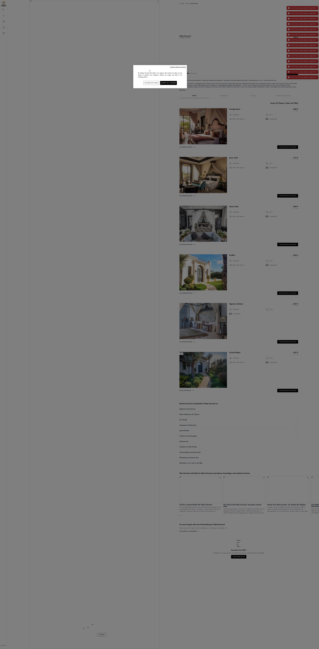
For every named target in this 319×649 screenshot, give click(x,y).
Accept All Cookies (168, 83)
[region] (160, 76)
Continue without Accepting (178, 67)
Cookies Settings (151, 83)
